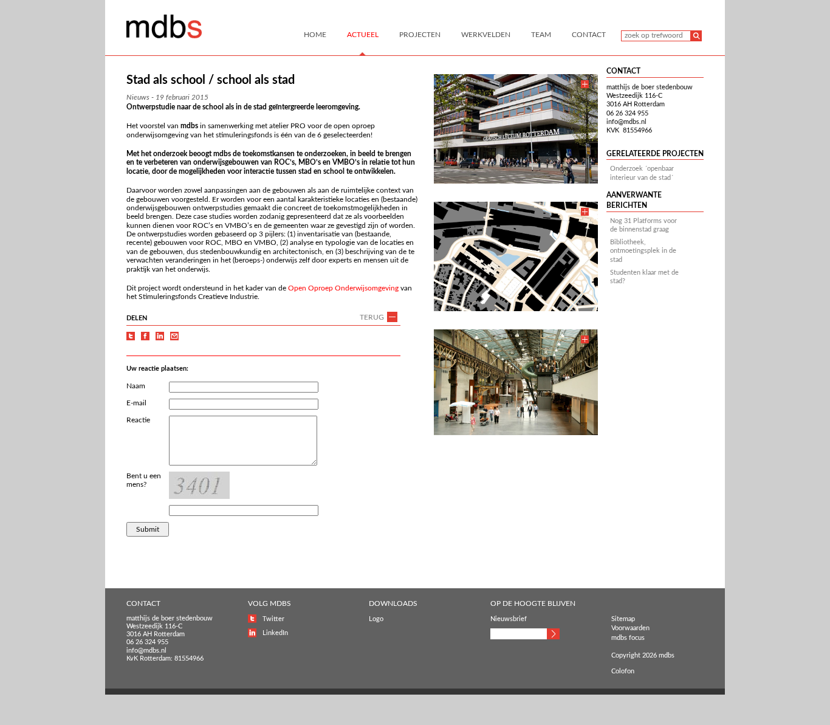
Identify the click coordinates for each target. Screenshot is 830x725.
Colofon (622, 671)
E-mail (136, 403)
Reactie (138, 420)
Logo (376, 619)
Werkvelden (485, 34)
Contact (589, 34)
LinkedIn (275, 633)
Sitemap (623, 619)
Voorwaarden (630, 628)
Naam (135, 386)
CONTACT (623, 71)
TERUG (372, 317)
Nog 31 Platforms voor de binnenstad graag (643, 225)
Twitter (273, 619)
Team (541, 34)
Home (315, 34)
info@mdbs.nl (626, 122)
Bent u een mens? (143, 480)
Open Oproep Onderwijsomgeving (343, 288)
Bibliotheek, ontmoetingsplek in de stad (643, 251)
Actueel (363, 34)
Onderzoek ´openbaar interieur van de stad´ (642, 172)
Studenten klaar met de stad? (644, 276)
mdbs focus (628, 637)
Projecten (420, 34)
